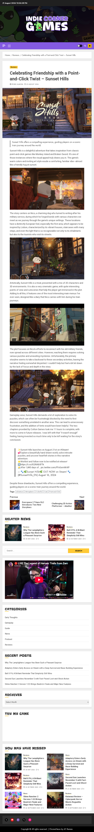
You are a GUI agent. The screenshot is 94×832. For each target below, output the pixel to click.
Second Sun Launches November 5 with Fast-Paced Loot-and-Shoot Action (37, 679)
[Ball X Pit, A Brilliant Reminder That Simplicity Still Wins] (56, 532)
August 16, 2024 (47, 475)
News (7, 634)
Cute (45, 491)
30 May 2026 (30, 539)
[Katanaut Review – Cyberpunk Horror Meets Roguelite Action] (55, 800)
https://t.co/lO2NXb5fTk (32, 464)
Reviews (14, 67)
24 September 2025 (32, 808)
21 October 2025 (74, 789)
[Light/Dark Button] (79, 46)
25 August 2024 (32, 84)
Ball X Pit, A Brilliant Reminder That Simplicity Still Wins (76, 533)
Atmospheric (29, 491)
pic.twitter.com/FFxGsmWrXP (55, 467)
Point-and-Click (54, 491)
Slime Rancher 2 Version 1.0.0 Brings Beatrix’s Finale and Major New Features (38, 684)
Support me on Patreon (90, 46)
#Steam (64, 449)
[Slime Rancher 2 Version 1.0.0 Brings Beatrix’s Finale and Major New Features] (13, 800)
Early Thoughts (11, 617)
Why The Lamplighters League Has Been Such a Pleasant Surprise (34, 533)
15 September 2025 (75, 808)
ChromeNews (55, 829)
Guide (7, 628)
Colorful (39, 491)
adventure (19, 491)
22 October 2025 (75, 539)
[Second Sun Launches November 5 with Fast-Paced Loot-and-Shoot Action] (55, 781)
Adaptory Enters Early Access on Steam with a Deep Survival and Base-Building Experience (44, 668)
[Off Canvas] (3, 46)
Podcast (8, 639)
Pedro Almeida (17, 84)
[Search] (85, 45)
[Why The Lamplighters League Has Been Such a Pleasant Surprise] (13, 532)
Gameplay (9, 623)
